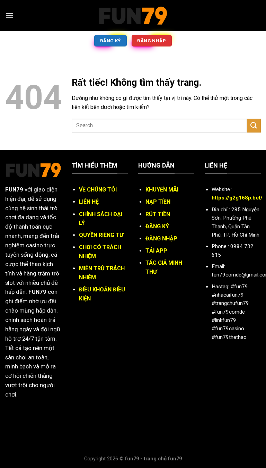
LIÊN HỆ (89, 201)
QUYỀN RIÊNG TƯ (101, 235)
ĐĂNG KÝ (157, 226)
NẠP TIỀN (157, 201)
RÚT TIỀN (157, 214)
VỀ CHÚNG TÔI (98, 189)
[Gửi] (254, 125)
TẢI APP (156, 250)
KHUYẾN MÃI (161, 189)
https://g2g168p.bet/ (237, 198)
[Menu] (9, 15)
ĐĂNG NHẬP (161, 238)
